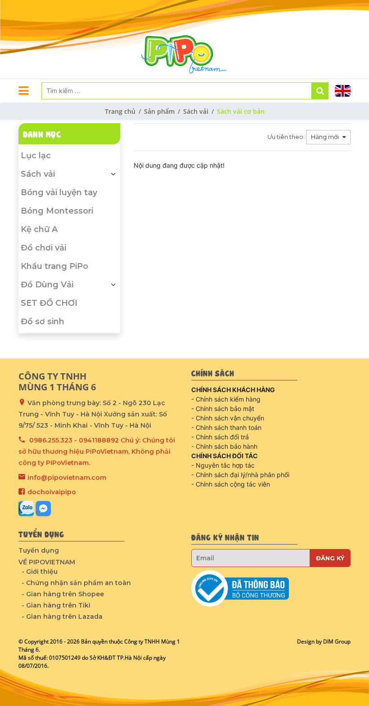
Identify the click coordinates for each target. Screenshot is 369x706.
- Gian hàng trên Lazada (62, 616)
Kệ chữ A (39, 229)
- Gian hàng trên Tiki (56, 605)
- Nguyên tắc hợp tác (223, 465)
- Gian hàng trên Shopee (63, 594)
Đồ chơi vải (43, 248)
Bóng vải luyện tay (59, 192)
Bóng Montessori (57, 211)
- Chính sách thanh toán (226, 427)
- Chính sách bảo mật (222, 408)
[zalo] (26, 508)
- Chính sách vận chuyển (227, 418)
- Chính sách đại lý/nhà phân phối (240, 474)
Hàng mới (325, 136)
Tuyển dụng (38, 550)
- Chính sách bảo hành (224, 446)
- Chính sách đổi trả (220, 437)
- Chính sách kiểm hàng (226, 399)
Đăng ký (330, 558)
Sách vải (38, 174)
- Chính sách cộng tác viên (230, 484)
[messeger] (43, 508)
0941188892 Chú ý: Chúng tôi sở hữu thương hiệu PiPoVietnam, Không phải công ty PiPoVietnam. (96, 451)
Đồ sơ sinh (42, 321)
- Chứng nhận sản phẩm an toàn (76, 583)
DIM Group (337, 641)
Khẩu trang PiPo (54, 266)
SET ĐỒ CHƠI (49, 303)
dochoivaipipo (51, 492)
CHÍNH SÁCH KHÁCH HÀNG (233, 389)
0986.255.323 (50, 440)
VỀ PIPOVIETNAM (46, 562)
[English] (343, 91)
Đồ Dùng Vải (47, 285)
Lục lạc (36, 156)
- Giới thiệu (40, 571)
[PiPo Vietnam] (184, 39)
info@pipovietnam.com (66, 478)
